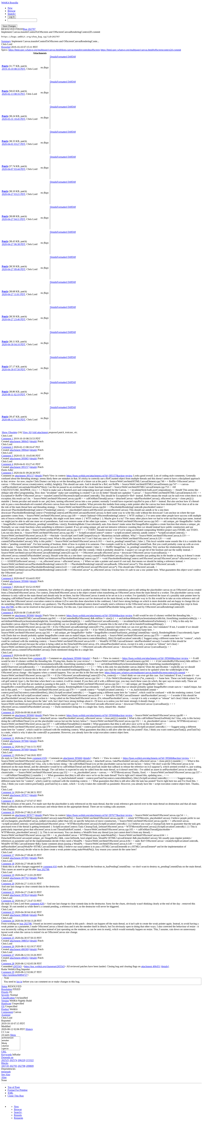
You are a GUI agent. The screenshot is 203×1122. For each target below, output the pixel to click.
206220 (21, 1060)
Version (5, 1000)
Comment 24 (7, 920)
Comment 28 (7, 963)
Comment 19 (7, 875)
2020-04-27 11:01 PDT (13, 294)
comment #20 (37, 903)
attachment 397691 (19, 858)
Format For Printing (17, 1090)
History (29, 1029)
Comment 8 (7, 612)
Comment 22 (7, 900)
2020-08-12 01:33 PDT (13, 419)
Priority (5, 992)
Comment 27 (7, 955)
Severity (5, 995)
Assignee (5, 1015)
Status (4, 986)
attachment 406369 (19, 949)
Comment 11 (7, 738)
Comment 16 (7, 812)
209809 (30, 1066)
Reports (18, 1115)
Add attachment (40, 432)
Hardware (6, 1003)
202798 (21, 1066)
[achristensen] (10, 1038)
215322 (30, 1060)
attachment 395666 (19, 581)
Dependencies (8, 1068)
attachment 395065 (19, 458)
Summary (6, 41)
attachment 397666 (19, 741)
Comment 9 (7, 655)
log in (19, 981)
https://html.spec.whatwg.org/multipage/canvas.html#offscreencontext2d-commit (141, 50)
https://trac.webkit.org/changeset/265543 (44, 966)
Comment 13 (7, 755)
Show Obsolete (9, 432)
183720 (5, 1066)
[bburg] (10, 1043)
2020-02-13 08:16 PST (13, 94)
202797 (32, 29)
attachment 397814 (19, 895)
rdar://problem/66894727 (15, 975)
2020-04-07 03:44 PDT (13, 169)
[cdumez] (10, 1046)
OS (3, 1006)
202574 (13, 1060)
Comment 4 (7, 464)
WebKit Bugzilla (9, 2)
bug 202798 (7, 607)
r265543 (17, 966)
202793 (13, 1066)
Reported (5, 47)
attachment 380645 (19, 441)
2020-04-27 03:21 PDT (13, 194)
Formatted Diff (64, 56)
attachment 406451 (19, 958)
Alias (4, 1077)
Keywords (6, 1054)
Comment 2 (7, 447)
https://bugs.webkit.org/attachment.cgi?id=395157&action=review (99, 475)
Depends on (7, 1057)
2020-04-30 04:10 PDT (13, 344)
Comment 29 (7, 972)
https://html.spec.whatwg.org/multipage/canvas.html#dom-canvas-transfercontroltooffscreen (54, 50)
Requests (18, 1118)
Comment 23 (7, 912)
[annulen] (10, 1040)
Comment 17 (7, 855)
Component (7, 1012)
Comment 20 (7, 883)
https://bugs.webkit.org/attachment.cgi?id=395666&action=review (99, 615)
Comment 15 (7, 801)
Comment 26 (7, 946)
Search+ (12, 13)
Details (53, 56)
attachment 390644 (19, 450)
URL (4, 1051)
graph (8, 1071)
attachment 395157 (19, 467)
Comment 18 (7, 863)
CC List (5, 1032)
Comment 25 (7, 938)
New (10, 8)
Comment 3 (7, 455)
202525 (5, 1060)
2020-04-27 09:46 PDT (13, 269)
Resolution (6, 989)
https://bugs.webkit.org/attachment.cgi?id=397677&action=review (99, 815)
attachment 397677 (19, 795)
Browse (11, 11)
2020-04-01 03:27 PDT (13, 144)
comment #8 (39, 658)
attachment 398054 (19, 940)
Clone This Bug (16, 1095)
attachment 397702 (19, 878)
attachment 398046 (19, 915)
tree (3, 1071)
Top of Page (14, 1087)
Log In (12, 17)
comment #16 (50, 866)
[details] (33, 441)
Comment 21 (7, 892)
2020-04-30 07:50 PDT (13, 369)
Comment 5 (7, 472)
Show (13, 1035)
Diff (74, 56)
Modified (5, 1026)
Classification (8, 997)
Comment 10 (7, 712)
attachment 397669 (19, 749)
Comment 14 (7, 792)
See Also (5, 1074)
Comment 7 (7, 587)
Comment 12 (7, 746)
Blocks (4, 1063)
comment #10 (39, 758)
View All (27, 432)
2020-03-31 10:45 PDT (13, 119)
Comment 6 (7, 578)
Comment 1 (7, 438)
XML (10, 1093)
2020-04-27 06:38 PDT (13, 244)
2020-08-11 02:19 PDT (13, 394)
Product (5, 1009)
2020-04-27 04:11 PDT (13, 219)
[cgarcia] (10, 1048)
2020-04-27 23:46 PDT (13, 319)
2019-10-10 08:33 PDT (13, 69)
